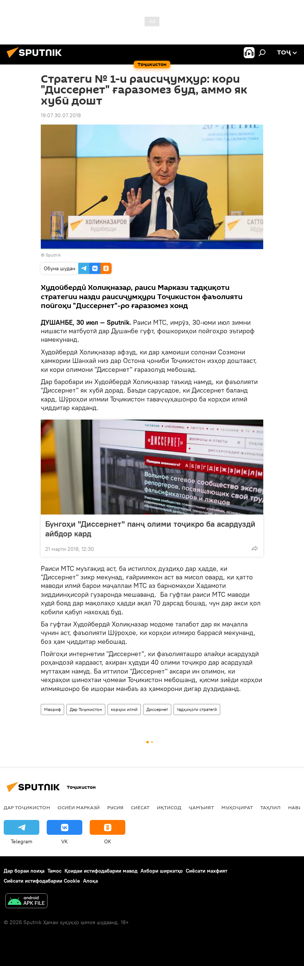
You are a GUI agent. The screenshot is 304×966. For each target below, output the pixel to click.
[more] (254, 548)
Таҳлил (270, 807)
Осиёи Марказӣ (78, 807)
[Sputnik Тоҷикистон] (36, 59)
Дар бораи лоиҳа (24, 870)
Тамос (54, 870)
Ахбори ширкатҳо (162, 870)
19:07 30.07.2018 (61, 115)
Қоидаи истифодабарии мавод (101, 870)
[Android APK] (26, 901)
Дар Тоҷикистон (86, 709)
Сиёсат (140, 807)
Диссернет (157, 709)
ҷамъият (201, 807)
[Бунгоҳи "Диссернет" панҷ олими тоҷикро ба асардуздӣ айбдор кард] (152, 467)
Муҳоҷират (237, 807)
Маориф (52, 709)
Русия (115, 807)
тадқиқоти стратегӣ (197, 709)
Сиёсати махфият (206, 870)
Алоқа (90, 880)
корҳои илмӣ (124, 709)
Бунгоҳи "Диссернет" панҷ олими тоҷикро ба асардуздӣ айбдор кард (150, 528)
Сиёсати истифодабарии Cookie (42, 880)
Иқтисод (169, 807)
